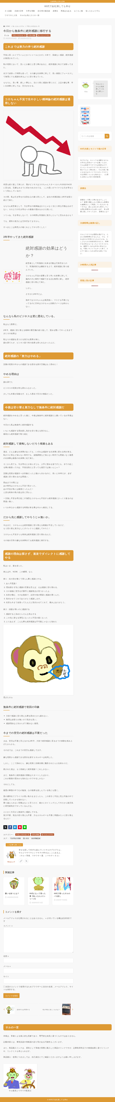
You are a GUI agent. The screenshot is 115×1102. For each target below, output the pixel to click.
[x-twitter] (26, 861)
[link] (21, 861)
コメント (8, 925)
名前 (6, 956)
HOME (8, 26)
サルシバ (11, 861)
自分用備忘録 (35, 838)
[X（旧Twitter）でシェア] (5, 827)
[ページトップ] (110, 1097)
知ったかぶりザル (18, 26)
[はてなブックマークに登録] (15, 827)
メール (7, 966)
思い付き (26, 838)
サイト (6, 976)
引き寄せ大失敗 (15, 838)
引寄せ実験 (31, 35)
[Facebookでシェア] (10, 827)
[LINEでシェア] (25, 827)
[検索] (107, 136)
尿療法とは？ (104, 211)
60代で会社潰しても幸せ (57, 6)
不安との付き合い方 (33, 26)
